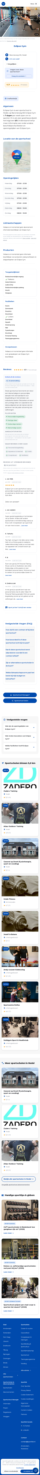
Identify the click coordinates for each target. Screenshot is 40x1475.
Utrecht (5, 1341)
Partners (24, 1414)
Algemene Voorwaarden (25, 1404)
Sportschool (25, 1355)
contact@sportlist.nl (28, 1442)
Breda (5, 1363)
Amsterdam (7, 1328)
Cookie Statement (27, 1395)
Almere (5, 1367)
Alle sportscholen (10, 1375)
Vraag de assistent (18, 76)
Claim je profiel (26, 238)
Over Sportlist (25, 1386)
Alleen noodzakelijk (11, 1471)
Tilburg (5, 1350)
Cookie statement (29, 1464)
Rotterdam (7, 1333)
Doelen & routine (27, 1328)
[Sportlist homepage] (3, 3)
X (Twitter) (26, 1426)
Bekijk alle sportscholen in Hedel (19, 1179)
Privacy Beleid (26, 1390)
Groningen (6, 1358)
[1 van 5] (20, 22)
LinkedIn (26, 1430)
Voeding (24, 1363)
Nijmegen (6, 1354)
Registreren (7, 1412)
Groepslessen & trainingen (26, 1338)
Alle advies (26, 1370)
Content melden (26, 1410)
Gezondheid (25, 1333)
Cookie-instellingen (27, 1399)
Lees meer (24, 525)
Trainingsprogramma (28, 1359)
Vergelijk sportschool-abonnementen (16, 1185)
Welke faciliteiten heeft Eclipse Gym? (16, 747)
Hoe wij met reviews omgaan (15, 473)
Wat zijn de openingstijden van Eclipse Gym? (17, 727)
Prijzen (5, 1408)
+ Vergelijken (11, 64)
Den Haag (6, 1337)
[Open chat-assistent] (35, 1470)
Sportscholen (7, 1388)
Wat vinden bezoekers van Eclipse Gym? (18, 737)
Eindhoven (6, 1346)
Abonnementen (8, 1392)
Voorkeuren (20, 1467)
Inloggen (6, 1416)
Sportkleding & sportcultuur (26, 1345)
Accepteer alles (29, 1471)
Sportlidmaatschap (27, 1351)
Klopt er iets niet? (12, 41)
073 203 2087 (15, 59)
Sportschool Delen (20, 701)
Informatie (6, 1404)
